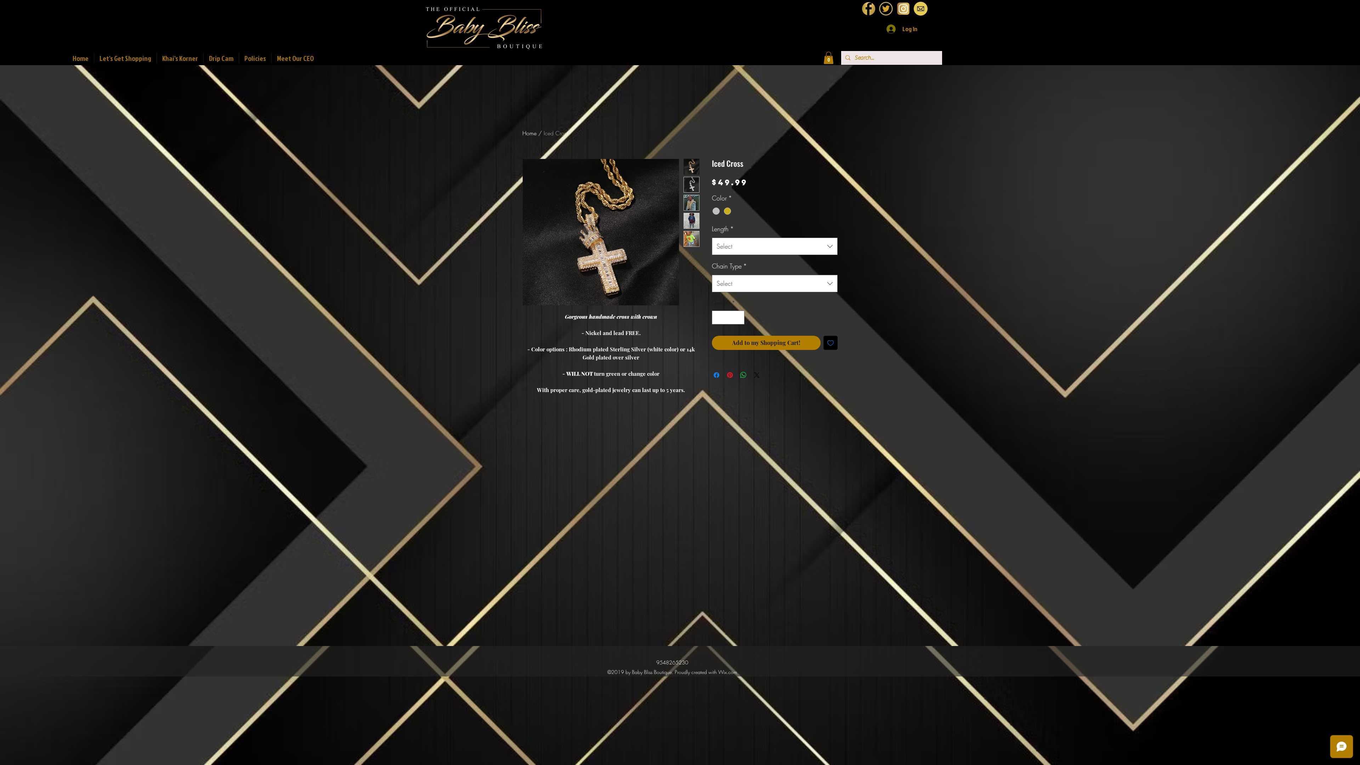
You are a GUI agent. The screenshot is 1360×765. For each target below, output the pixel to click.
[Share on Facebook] (716, 375)
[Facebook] (869, 9)
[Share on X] (757, 375)
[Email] (921, 9)
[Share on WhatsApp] (743, 375)
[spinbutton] (728, 317)
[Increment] (739, 317)
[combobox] (775, 246)
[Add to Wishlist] (830, 343)
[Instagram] (903, 9)
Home (529, 133)
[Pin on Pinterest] (730, 375)
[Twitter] (886, 9)
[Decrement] (717, 317)
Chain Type (729, 266)
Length (723, 229)
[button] (828, 58)
